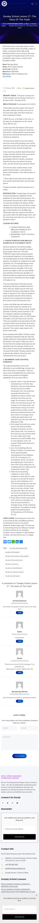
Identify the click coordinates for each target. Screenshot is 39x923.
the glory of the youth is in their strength (16, 556)
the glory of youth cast (11, 564)
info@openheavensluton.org (15, 868)
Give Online (7, 76)
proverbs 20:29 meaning (12, 552)
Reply (19, 612)
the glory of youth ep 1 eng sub (14, 572)
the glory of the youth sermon (13, 560)
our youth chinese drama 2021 (18, 548)
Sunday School (29, 88)
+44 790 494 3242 (11, 864)
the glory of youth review (12, 576)
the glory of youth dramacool (13, 568)
